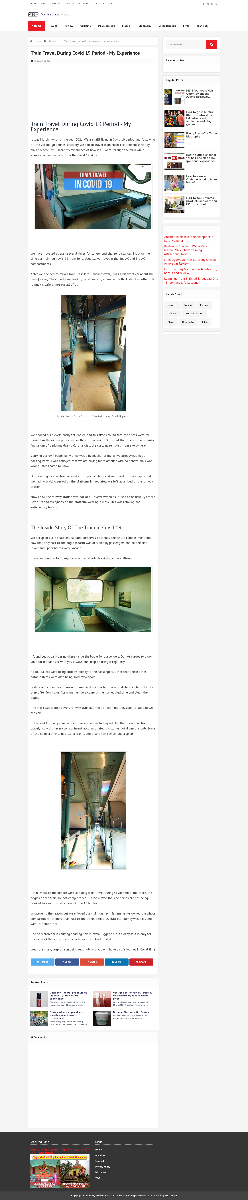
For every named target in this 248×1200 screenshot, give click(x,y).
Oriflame (85, 25)
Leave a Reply (42, 61)
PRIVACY (70, 4)
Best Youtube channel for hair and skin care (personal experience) (201, 158)
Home (37, 25)
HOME (33, 4)
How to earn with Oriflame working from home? (201, 179)
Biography (145, 25)
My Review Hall (100, 1195)
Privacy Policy (102, 1166)
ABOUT (44, 4)
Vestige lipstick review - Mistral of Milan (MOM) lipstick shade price (132, 995)
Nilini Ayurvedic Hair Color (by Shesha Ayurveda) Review (199, 93)
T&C (97, 4)
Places (126, 25)
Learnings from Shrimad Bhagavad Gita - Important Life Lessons (191, 280)
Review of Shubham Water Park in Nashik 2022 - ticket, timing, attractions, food (187, 250)
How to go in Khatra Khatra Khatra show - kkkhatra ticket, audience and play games (200, 118)
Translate (203, 25)
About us (100, 1155)
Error (186, 25)
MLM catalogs (106, 25)
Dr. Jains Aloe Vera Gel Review (131, 1012)
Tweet (44, 961)
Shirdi (171, 322)
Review (69, 25)
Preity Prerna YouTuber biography (201, 135)
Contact (99, 1161)
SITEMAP (107, 4)
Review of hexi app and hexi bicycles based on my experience (67, 1015)
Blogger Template (138, 1195)
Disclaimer (101, 1172)
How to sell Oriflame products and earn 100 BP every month (201, 201)
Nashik (188, 305)
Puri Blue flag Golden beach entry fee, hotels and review (190, 271)
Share (68, 961)
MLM (205, 322)
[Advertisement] (93, 91)
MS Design (171, 1195)
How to (52, 25)
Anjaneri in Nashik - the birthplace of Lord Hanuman (189, 239)
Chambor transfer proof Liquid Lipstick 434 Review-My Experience (68, 995)
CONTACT (57, 4)
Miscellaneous (167, 25)
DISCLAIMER (84, 4)
